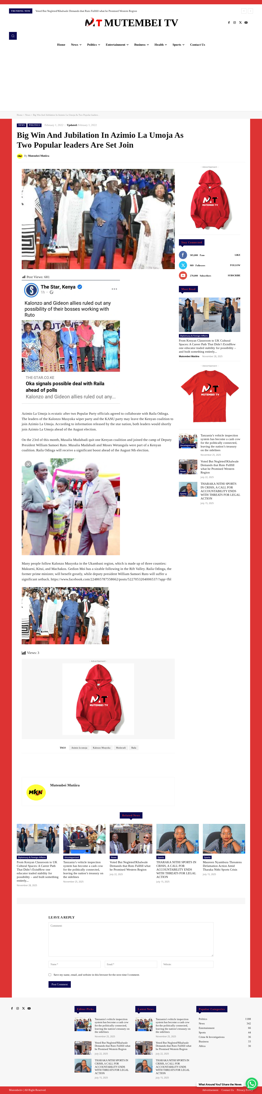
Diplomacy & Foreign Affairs (194, 335)
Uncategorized (187, 445)
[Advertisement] (131, 80)
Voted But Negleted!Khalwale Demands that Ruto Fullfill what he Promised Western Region (130, 866)
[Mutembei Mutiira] (20, 156)
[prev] (243, 11)
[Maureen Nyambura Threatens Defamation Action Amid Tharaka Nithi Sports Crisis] (224, 839)
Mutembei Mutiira (38, 155)
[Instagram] (234, 23)
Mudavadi (121, 747)
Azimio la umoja (79, 747)
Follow (235, 265)
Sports (183, 493)
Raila (133, 747)
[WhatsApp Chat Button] (252, 1084)
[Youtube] (246, 23)
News (27, 115)
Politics (34, 125)
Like (237, 255)
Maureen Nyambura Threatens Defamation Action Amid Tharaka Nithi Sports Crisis (222, 866)
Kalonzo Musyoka (101, 747)
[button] (13, 36)
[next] (250, 11)
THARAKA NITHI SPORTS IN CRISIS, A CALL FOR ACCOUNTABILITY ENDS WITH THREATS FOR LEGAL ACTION (105, 10)
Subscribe (234, 275)
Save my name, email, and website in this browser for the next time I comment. (97, 974)
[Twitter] (240, 23)
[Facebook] (229, 23)
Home (20, 115)
